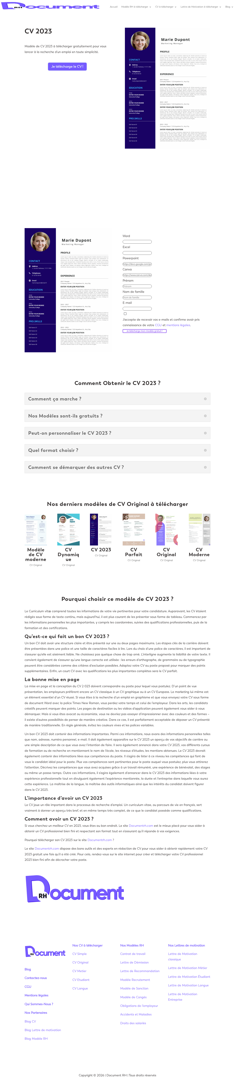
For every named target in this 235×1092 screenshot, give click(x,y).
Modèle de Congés (133, 997)
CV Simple (79, 954)
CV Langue (80, 988)
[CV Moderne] (199, 529)
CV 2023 (101, 550)
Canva (127, 269)
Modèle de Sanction (134, 988)
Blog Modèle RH (36, 1039)
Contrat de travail (132, 954)
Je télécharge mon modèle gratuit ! (144, 331)
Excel (126, 247)
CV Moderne (199, 552)
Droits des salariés (133, 1023)
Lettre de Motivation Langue (188, 985)
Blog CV (30, 1021)
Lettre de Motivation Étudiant (189, 977)
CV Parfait (133, 552)
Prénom (128, 280)
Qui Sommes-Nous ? (39, 1004)
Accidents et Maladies (136, 1014)
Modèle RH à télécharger (134, 6)
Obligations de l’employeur (139, 1006)
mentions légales (178, 325)
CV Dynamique (68, 554)
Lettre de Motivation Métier (187, 968)
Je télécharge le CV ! (67, 66)
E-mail (127, 303)
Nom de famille (133, 292)
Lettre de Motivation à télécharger (199, 6)
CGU (158, 325)
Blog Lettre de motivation (43, 1030)
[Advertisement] (117, 188)
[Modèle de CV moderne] (36, 529)
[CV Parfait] (134, 529)
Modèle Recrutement (135, 980)
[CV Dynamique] (68, 529)
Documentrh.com (141, 826)
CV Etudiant (80, 980)
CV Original (36, 565)
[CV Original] (166, 529)
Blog (227, 6)
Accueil (114, 6)
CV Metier (79, 971)
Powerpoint (131, 258)
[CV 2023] (101, 529)
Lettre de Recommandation (139, 971)
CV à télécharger (164, 6)
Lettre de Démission (134, 962)
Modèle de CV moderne (35, 554)
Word (126, 236)
